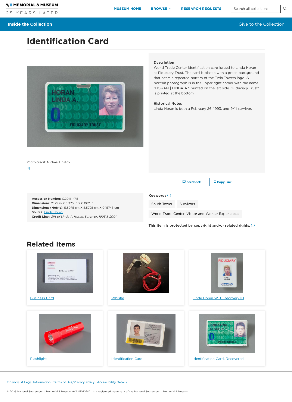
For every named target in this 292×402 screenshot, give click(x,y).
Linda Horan (53, 212)
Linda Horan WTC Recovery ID (218, 298)
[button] (253, 225)
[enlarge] (29, 168)
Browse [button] (159, 9)
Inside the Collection (30, 24)
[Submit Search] (284, 9)
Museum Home (127, 9)
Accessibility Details (112, 382)
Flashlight (38, 359)
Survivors (187, 204)
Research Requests (201, 9)
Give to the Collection (261, 24)
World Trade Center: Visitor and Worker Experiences (195, 214)
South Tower (161, 204)
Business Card (42, 298)
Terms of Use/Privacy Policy (73, 382)
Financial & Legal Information (29, 382)
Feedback (193, 182)
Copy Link (224, 182)
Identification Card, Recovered (218, 359)
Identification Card (127, 359)
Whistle (117, 298)
